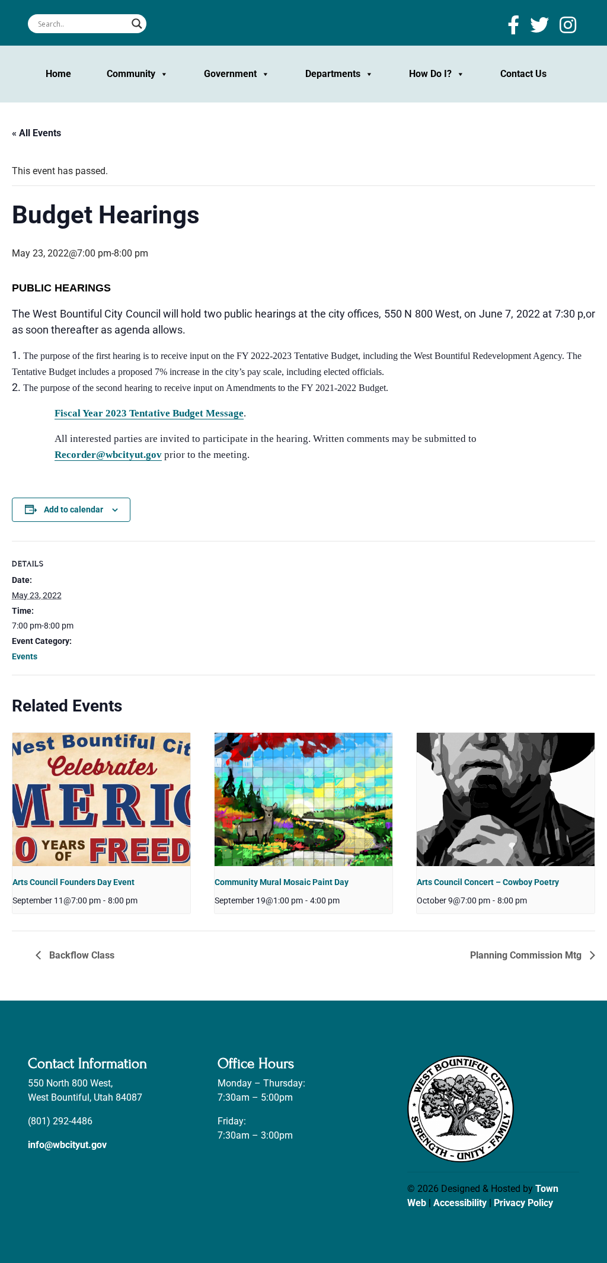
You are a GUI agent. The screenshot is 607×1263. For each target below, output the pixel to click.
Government (230, 73)
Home (58, 73)
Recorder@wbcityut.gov (108, 454)
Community (131, 73)
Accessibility (460, 1202)
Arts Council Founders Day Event (73, 882)
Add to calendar (73, 509)
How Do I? (430, 73)
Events (24, 656)
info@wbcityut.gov (67, 1144)
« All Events (36, 133)
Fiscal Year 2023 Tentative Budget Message (149, 413)
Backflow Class (80, 955)
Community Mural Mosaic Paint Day (282, 882)
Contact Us (523, 73)
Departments (332, 73)
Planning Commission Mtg (527, 955)
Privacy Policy (523, 1202)
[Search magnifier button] (137, 23)
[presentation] (101, 799)
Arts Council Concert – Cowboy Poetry (488, 882)
